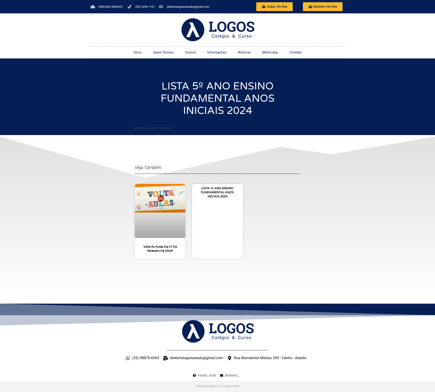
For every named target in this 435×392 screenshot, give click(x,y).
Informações (217, 52)
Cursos (190, 52)
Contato (296, 52)
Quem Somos (163, 52)
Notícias (244, 52)
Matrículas (270, 52)
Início (137, 52)
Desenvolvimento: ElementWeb (217, 386)
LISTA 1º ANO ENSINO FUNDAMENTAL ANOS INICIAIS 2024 (217, 192)
